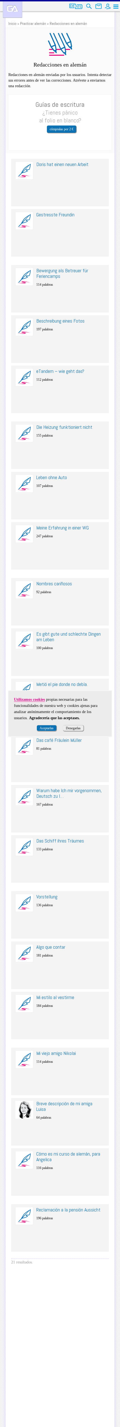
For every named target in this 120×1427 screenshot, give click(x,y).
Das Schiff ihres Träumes (60, 840)
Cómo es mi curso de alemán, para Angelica (68, 1157)
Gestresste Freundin (55, 214)
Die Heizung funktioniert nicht (64, 427)
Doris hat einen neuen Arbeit (62, 164)
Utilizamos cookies (29, 699)
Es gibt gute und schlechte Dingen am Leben (68, 637)
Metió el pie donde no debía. (62, 684)
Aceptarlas (47, 728)
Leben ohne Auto (51, 477)
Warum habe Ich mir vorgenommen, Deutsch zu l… (69, 793)
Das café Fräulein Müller (59, 740)
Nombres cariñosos (54, 583)
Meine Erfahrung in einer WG (62, 527)
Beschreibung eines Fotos (60, 321)
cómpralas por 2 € (61, 129)
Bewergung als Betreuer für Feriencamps (62, 273)
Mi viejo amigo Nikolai (56, 1053)
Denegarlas (73, 728)
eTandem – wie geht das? (60, 371)
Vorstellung (46, 896)
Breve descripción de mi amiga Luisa (64, 1106)
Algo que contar (50, 947)
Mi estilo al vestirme (55, 997)
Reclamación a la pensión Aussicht (68, 1209)
